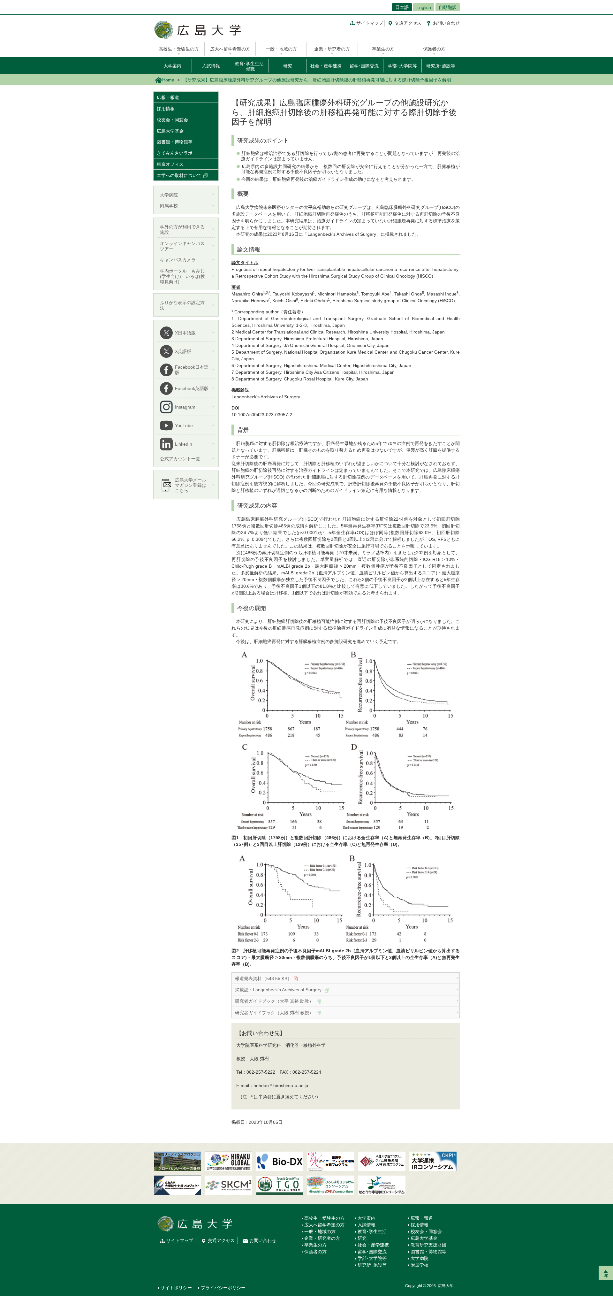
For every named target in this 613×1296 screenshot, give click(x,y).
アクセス (408, 23)
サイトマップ (369, 23)
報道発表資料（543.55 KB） (263, 978)
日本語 (402, 7)
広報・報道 (168, 97)
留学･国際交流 (364, 65)
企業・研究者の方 (332, 48)
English (423, 7)
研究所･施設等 (440, 65)
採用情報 (166, 108)
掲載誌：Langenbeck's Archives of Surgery (279, 989)
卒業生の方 (383, 48)
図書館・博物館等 (175, 141)
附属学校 (419, 1265)
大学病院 (419, 1258)
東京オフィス (170, 164)
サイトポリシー (176, 1287)
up (606, 1275)
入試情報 (211, 65)
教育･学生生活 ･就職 (249, 66)
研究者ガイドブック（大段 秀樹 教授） (275, 1012)
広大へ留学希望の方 (230, 48)
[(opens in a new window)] (279, 1161)
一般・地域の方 (281, 48)
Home (168, 79)
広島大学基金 (170, 131)
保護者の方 (434, 48)
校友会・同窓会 (172, 119)
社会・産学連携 (326, 65)
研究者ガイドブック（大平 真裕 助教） (275, 1001)
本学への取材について (179, 175)
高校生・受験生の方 (179, 48)
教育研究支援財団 (428, 1244)
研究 (287, 65)
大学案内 (172, 65)
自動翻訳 (448, 7)
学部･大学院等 (402, 65)
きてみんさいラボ (175, 153)
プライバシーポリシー (223, 1287)
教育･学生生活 (372, 1231)
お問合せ (446, 23)
